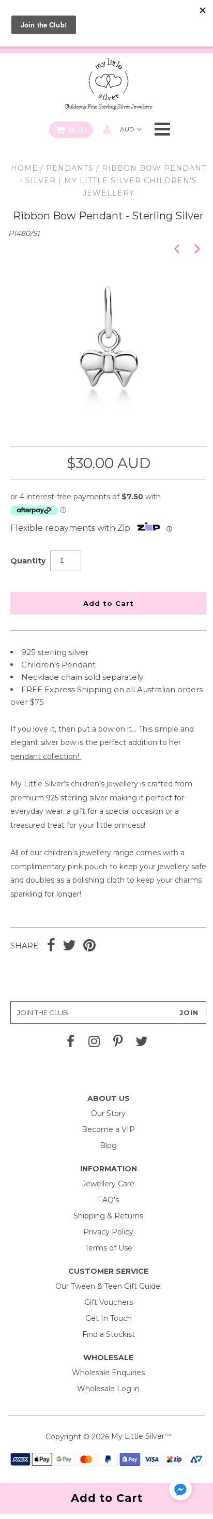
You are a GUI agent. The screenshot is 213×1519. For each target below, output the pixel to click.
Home (24, 168)
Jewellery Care (108, 1183)
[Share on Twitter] (69, 946)
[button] (180, 1491)
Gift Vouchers (108, 1302)
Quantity (27, 560)
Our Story (108, 1113)
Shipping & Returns (108, 1215)
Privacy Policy (108, 1232)
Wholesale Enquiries (108, 1372)
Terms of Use (108, 1248)
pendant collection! (45, 756)
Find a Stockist (108, 1334)
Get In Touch (108, 1318)
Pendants (70, 168)
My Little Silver (137, 1436)
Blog (108, 1145)
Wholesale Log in (108, 1388)
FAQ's (108, 1199)
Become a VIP (108, 1129)
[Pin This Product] (89, 946)
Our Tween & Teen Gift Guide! (108, 1286)
